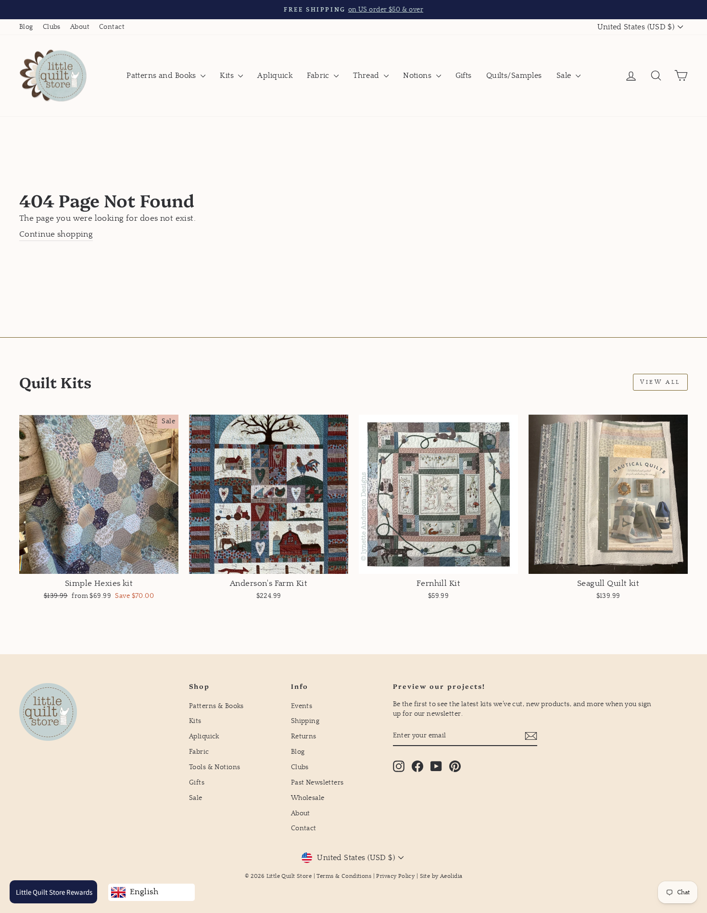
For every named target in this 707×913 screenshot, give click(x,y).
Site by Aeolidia (441, 876)
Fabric (319, 75)
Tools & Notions (214, 767)
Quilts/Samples (514, 75)
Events (302, 706)
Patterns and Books (162, 75)
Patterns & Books (216, 706)
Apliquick (274, 75)
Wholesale (308, 798)
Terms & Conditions (343, 876)
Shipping (305, 721)
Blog (26, 27)
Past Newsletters (317, 782)
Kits (228, 75)
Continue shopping (56, 234)
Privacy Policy (395, 876)
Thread (367, 75)
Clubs (52, 27)
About (79, 27)
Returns (303, 736)
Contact (112, 27)
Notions (418, 75)
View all (660, 382)
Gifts (463, 75)
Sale (564, 75)
